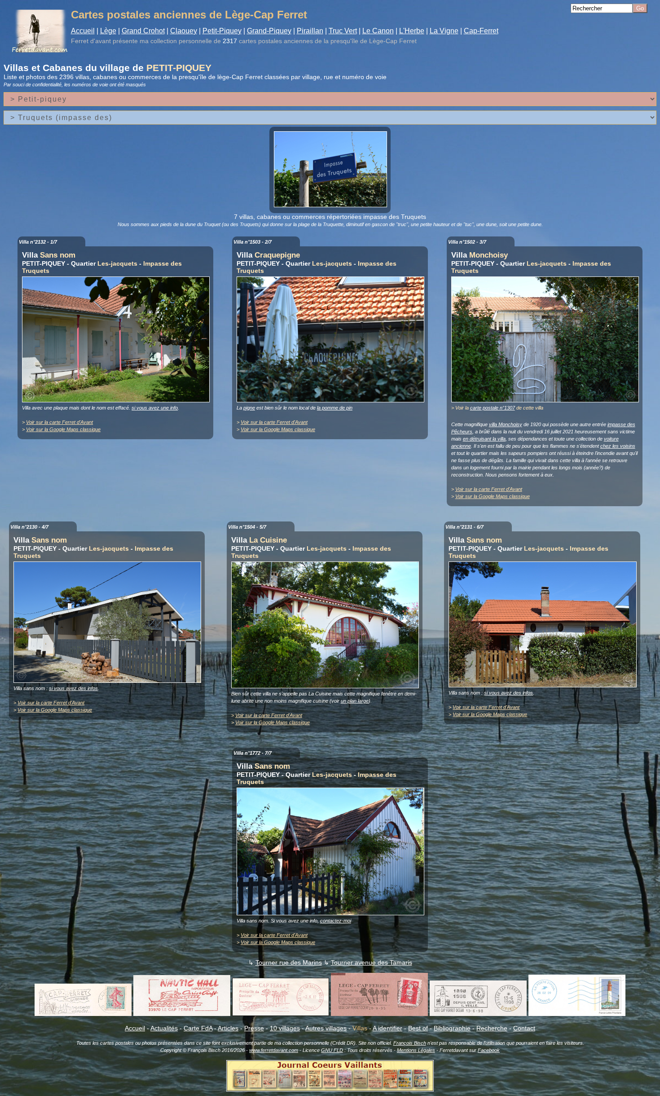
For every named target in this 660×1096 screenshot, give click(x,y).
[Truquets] (333, 205)
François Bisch (409, 1043)
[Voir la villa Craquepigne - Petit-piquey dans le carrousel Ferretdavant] (333, 400)
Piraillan (310, 31)
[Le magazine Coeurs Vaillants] (330, 1088)
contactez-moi (335, 920)
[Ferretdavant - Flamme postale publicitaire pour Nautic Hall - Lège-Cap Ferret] (181, 1013)
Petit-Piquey (222, 31)
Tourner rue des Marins (288, 962)
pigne (249, 407)
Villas (359, 1028)
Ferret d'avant (91, 41)
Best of (418, 1028)
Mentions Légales (416, 1050)
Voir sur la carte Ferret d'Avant (59, 422)
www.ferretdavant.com (273, 1050)
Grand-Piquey (269, 31)
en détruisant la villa (484, 438)
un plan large (355, 701)
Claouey (183, 31)
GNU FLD (332, 1050)
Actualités (164, 1028)
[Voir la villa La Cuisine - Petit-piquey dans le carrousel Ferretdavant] (327, 686)
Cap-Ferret (481, 31)
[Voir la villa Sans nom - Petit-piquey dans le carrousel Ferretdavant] (118, 400)
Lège (108, 31)
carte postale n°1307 (492, 407)
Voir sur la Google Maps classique (63, 429)
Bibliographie (452, 1028)
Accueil (83, 31)
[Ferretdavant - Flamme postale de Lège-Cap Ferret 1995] (379, 1013)
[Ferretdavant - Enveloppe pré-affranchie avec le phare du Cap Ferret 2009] (576, 1013)
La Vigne (444, 31)
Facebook (489, 1050)
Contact (524, 1028)
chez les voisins (617, 446)
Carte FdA (198, 1028)
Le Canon (378, 31)
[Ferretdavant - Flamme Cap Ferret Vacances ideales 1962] (83, 1013)
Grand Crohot (143, 31)
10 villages (285, 1028)
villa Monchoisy (505, 424)
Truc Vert (343, 31)
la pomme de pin (334, 407)
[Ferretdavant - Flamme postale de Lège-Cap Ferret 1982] (280, 1013)
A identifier (387, 1028)
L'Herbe (411, 31)
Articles (228, 1028)
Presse (254, 1028)
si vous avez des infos (73, 688)
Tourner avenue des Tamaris (371, 962)
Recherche (491, 1028)
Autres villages (326, 1028)
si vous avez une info (155, 407)
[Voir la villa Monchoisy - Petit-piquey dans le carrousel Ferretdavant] (547, 400)
